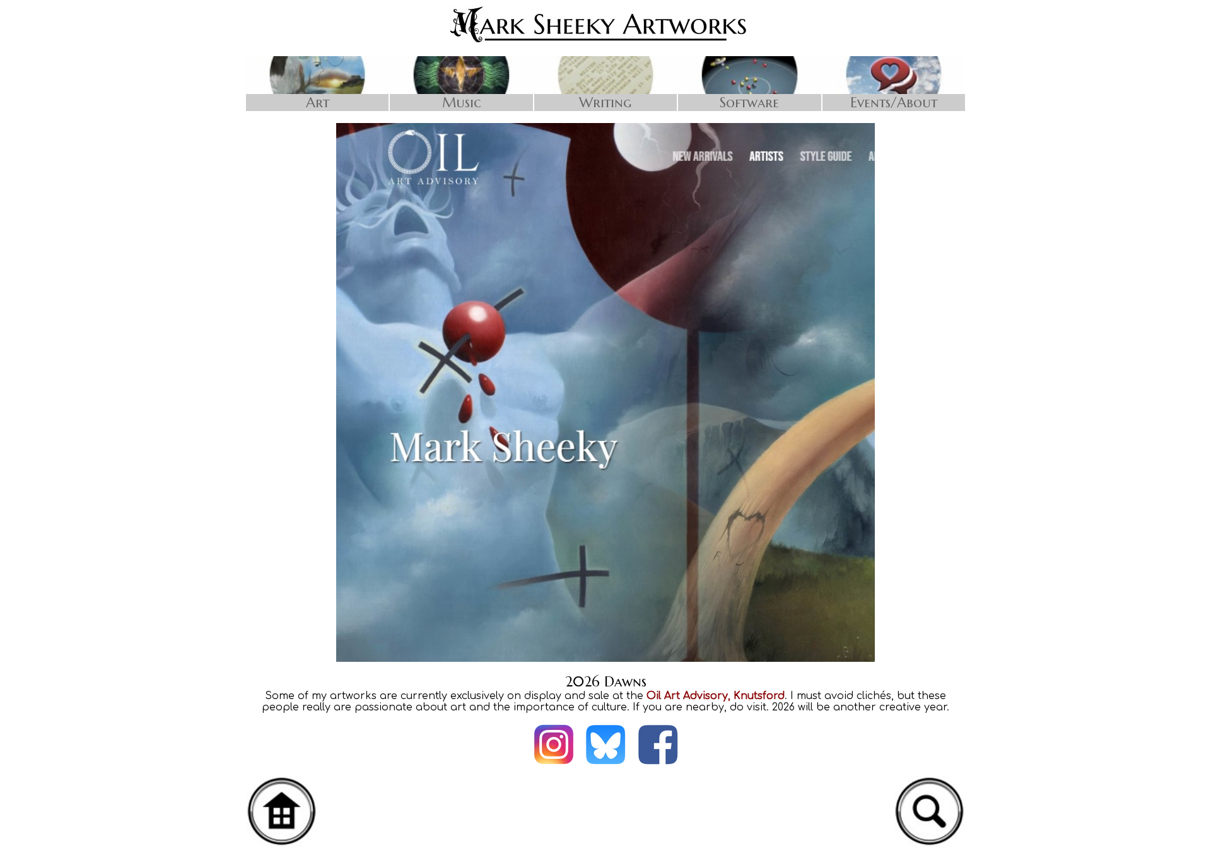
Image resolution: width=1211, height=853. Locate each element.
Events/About (893, 102)
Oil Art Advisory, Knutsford (715, 696)
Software (749, 102)
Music (461, 102)
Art (317, 102)
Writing (605, 102)
